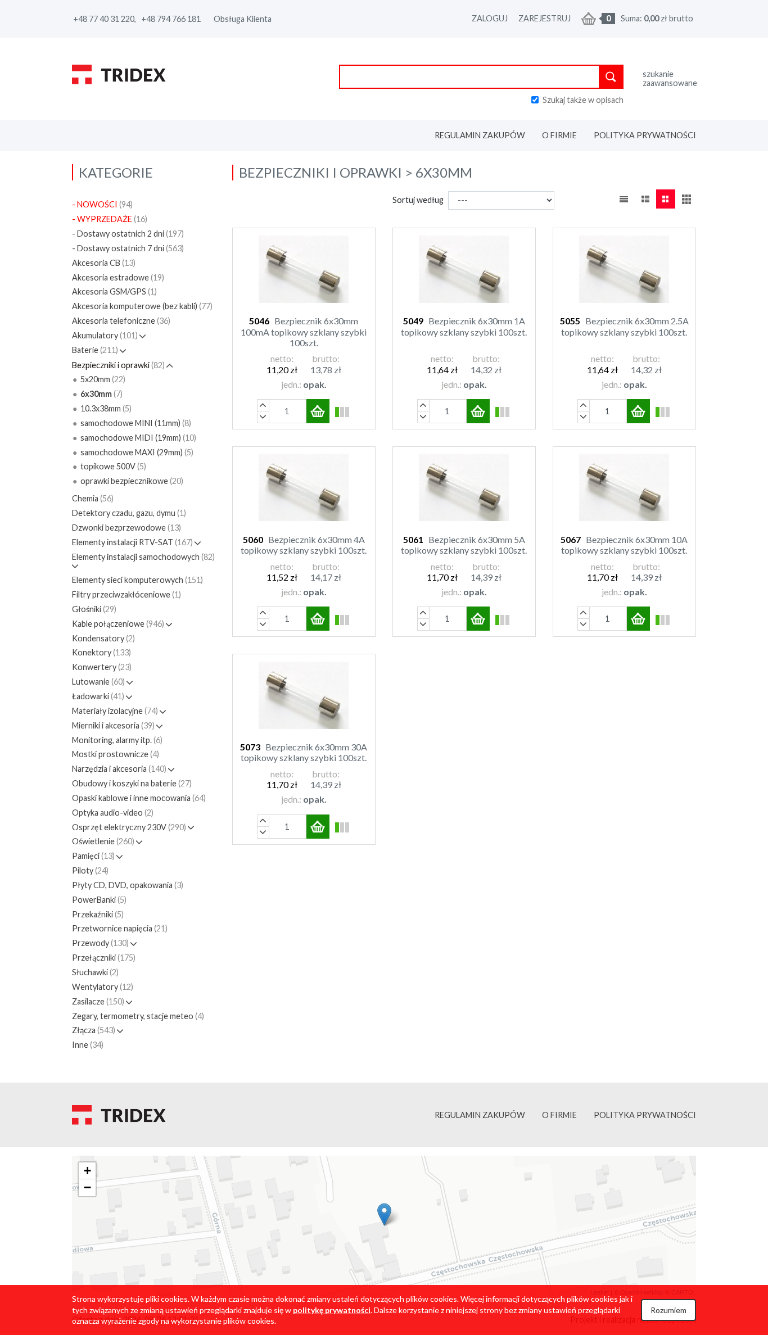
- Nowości (102, 204)
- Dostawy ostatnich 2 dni (128, 233)
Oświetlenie (103, 841)
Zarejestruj (544, 18)
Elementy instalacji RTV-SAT (132, 542)
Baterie (95, 350)
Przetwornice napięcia (120, 928)
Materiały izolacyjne (115, 711)
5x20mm (102, 379)
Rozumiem (668, 1310)
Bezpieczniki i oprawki (118, 365)
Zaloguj (490, 18)
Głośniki (94, 609)
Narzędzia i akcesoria (119, 768)
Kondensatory (103, 638)
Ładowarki (98, 696)
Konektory (101, 652)
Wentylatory (102, 987)
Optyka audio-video (112, 812)
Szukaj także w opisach (583, 100)
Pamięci (93, 856)
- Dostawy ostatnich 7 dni (128, 248)
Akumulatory (105, 335)
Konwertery (102, 667)
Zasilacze (98, 1001)
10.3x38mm (106, 408)
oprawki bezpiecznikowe (131, 481)
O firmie (559, 135)
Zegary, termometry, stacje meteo (138, 1016)
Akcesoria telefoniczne (121, 320)
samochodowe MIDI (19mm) (138, 437)
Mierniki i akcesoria (113, 725)
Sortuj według (418, 200)
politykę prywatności (332, 1310)
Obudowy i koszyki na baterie (132, 783)
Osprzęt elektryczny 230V (129, 827)
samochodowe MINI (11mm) (135, 423)
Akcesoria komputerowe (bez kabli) (142, 306)
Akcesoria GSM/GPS (114, 291)
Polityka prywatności (645, 135)
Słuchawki (95, 972)
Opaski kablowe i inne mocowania (139, 798)
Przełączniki (103, 957)
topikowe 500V (113, 466)
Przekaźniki (98, 914)
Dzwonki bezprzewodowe (126, 527)
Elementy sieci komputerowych (137, 580)
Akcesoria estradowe (118, 277)
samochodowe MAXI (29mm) (136, 452)
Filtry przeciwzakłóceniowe (126, 594)
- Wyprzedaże (109, 219)
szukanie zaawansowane (669, 78)
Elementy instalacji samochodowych (143, 557)
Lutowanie (98, 681)
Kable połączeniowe (118, 623)
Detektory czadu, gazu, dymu (129, 513)
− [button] (87, 1187)
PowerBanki (99, 899)
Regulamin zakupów (480, 135)
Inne (87, 1044)
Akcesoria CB (103, 263)
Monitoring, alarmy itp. (117, 740)
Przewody (100, 943)
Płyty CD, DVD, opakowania (127, 885)
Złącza (93, 1030)
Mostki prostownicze (115, 754)
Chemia (93, 498)
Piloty (90, 870)
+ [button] (87, 1171)
